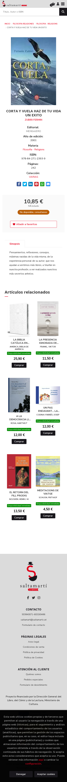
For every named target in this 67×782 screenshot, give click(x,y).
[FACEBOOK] (28, 597)
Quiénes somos (33, 674)
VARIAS (33, 177)
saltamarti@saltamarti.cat (33, 619)
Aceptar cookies (46, 774)
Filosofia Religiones (23, 24)
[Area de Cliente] (58, 3)
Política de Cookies (33, 657)
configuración (33, 763)
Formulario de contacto (33, 625)
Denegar (21, 774)
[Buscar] (63, 12)
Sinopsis (15, 244)
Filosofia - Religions (46, 24)
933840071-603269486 (33, 614)
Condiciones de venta (33, 646)
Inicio (7, 24)
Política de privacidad (33, 652)
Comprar (19, 365)
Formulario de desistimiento (33, 684)
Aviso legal (33, 641)
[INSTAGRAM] (39, 597)
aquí (40, 760)
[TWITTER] (33, 597)
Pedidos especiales (33, 679)
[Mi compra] (53, 3)
